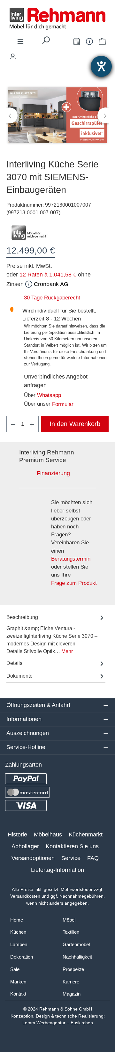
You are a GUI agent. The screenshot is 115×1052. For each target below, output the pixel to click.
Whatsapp (49, 395)
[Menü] (20, 41)
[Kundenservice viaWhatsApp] (62, 42)
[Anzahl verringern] (13, 424)
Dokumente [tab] (19, 676)
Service (70, 858)
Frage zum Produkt (74, 583)
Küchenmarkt (86, 834)
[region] (57, 115)
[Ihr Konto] (12, 54)
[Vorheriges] (10, 115)
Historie (17, 834)
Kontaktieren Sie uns (72, 846)
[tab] (55, 634)
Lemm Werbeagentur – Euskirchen (57, 1022)
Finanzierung (53, 473)
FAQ (93, 858)
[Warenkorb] (102, 41)
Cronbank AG (50, 284)
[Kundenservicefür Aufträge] (89, 41)
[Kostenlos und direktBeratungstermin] (76, 41)
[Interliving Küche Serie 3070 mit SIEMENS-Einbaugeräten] (57, 115)
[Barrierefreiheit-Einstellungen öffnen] (101, 66)
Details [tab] (14, 663)
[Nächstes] (105, 115)
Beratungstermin (70, 559)
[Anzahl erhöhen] (32, 424)
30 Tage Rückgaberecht (52, 298)
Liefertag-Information (57, 870)
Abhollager (25, 846)
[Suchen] (45, 42)
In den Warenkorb (75, 423)
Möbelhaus (48, 834)
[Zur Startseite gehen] (57, 19)
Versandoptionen (33, 858)
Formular (62, 404)
